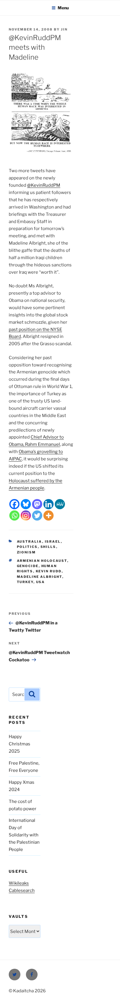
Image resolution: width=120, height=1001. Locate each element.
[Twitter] (37, 515)
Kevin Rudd (49, 571)
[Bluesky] (26, 504)
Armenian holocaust (42, 561)
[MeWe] (60, 504)
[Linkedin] (48, 504)
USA (40, 582)
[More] (48, 515)
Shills (48, 547)
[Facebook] (14, 504)
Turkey (25, 582)
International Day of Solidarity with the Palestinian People (24, 835)
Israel (53, 541)
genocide (28, 566)
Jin (64, 29)
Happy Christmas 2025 (19, 744)
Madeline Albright (39, 577)
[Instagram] (26, 515)
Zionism (26, 552)
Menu (63, 7)
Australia (29, 541)
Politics (27, 547)
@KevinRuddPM (43, 185)
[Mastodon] (37, 504)
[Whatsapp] (14, 515)
